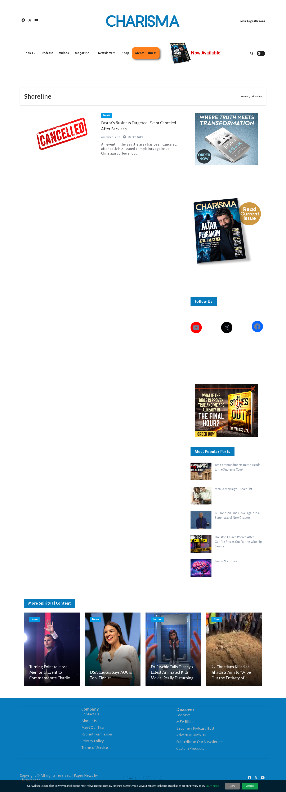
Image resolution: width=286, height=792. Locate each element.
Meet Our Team (94, 727)
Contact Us (90, 714)
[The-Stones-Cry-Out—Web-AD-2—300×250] (226, 410)
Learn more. (212, 785)
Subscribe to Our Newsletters (199, 742)
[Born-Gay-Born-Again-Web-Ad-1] (226, 138)
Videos (64, 53)
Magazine (82, 53)
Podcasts (183, 715)
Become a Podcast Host (195, 728)
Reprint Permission (96, 734)
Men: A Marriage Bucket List (233, 489)
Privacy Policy (92, 741)
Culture (157, 619)
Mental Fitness (145, 53)
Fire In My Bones (226, 561)
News (106, 115)
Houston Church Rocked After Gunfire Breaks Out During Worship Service (238, 541)
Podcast (47, 53)
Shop (125, 53)
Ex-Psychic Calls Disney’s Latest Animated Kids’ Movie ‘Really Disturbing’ (172, 672)
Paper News (83, 776)
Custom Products (190, 748)
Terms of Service (94, 748)
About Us (89, 721)
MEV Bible (184, 722)
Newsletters (107, 53)
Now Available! (206, 52)
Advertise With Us (191, 735)
